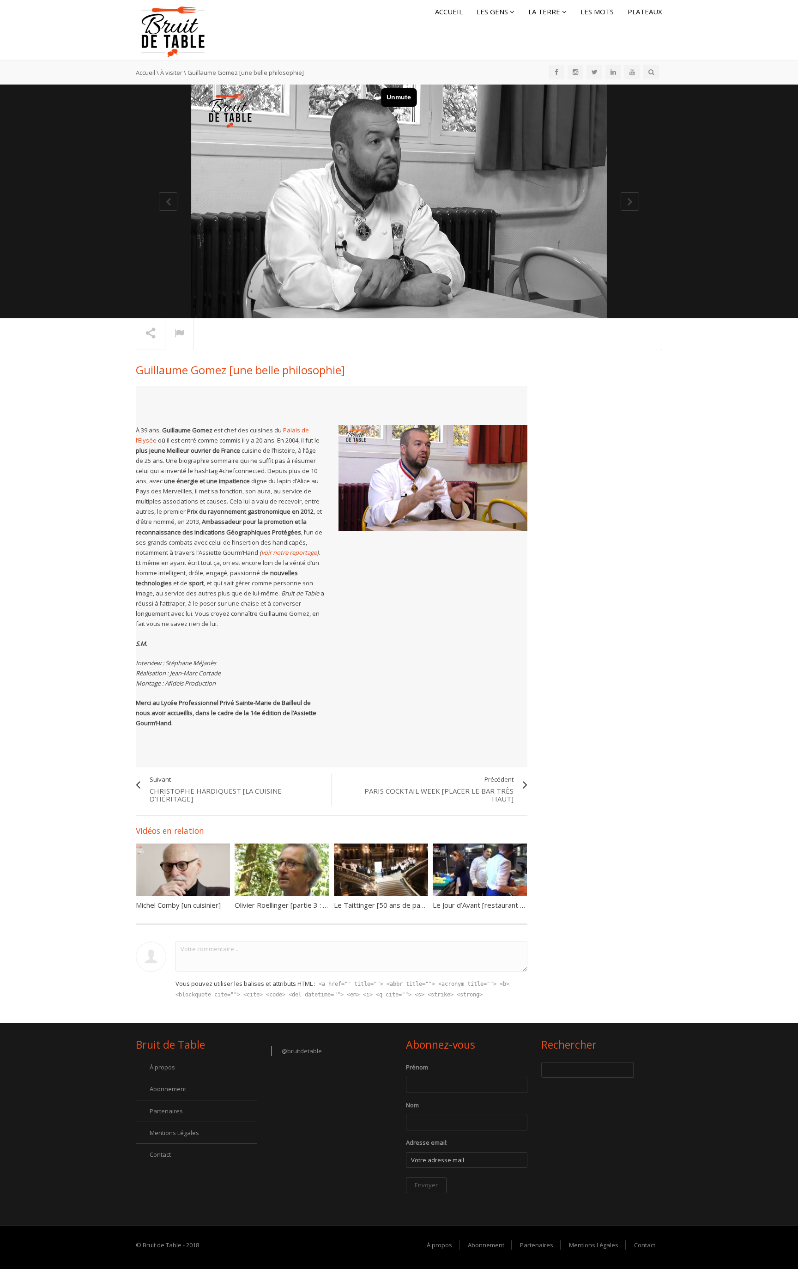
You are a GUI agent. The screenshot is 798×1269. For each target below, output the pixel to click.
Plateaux (645, 11)
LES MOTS (597, 11)
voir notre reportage (289, 552)
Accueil (449, 11)
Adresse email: (426, 1142)
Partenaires (166, 1111)
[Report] (179, 334)
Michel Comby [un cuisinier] (178, 905)
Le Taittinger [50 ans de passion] (386, 905)
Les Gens (493, 11)
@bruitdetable (302, 1051)
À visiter (171, 72)
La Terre (545, 11)
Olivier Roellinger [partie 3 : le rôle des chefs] (306, 905)
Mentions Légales (174, 1133)
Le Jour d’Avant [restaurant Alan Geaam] (496, 905)
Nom (412, 1105)
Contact (160, 1154)
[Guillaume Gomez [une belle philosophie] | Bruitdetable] (173, 29)
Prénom (417, 1067)
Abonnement (168, 1089)
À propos (162, 1067)
